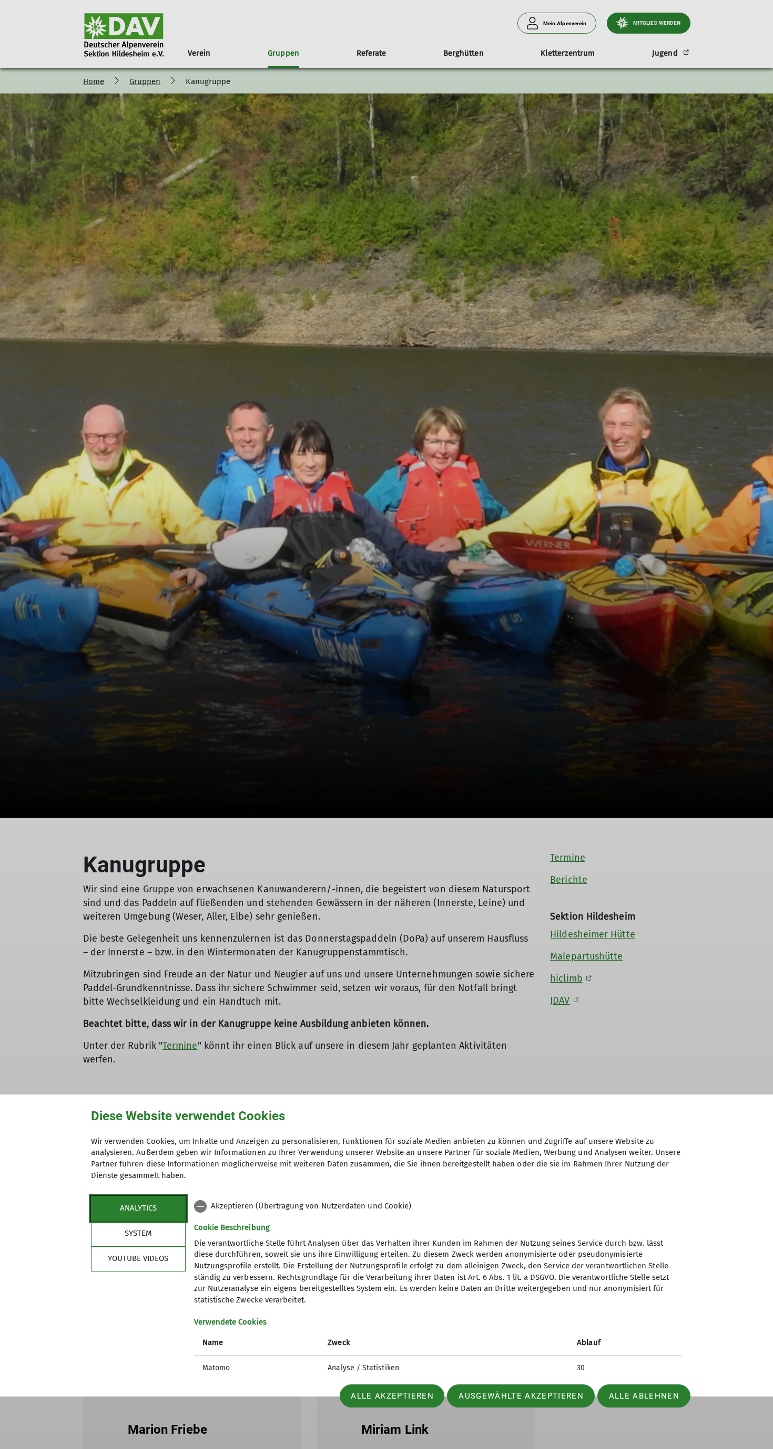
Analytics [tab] (138, 1208)
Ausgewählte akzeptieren (521, 1396)
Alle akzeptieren (392, 1396)
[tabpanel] (438, 1288)
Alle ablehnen (644, 1396)
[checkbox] (438, 1206)
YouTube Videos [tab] (138, 1258)
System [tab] (138, 1233)
